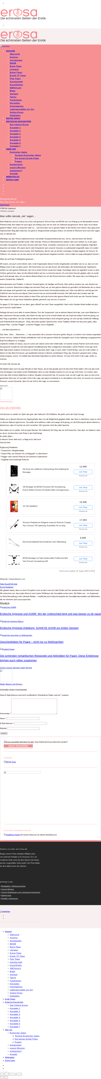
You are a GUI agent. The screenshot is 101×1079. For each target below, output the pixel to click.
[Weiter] (6, 1077)
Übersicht (15, 54)
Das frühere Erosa (19, 125)
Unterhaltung (16, 106)
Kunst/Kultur (16, 85)
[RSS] (6, 191)
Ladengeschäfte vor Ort (22, 109)
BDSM (13, 63)
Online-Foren (16, 112)
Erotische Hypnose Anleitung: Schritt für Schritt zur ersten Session (39, 627)
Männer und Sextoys (11, 684)
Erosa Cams (12, 180)
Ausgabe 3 (15, 134)
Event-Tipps (16, 72)
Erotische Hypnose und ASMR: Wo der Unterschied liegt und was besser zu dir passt (50, 613)
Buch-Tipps (16, 66)
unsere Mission (18, 168)
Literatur (14, 69)
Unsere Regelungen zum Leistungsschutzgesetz (20, 892)
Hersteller (15, 103)
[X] (6, 188)
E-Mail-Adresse (7, 723)
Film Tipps (15, 79)
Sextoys (14, 57)
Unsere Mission (7, 889)
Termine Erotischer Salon (28, 155)
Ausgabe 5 (15, 140)
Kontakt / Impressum (9, 898)
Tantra (13, 97)
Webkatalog (12, 177)
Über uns (11, 149)
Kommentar (5, 713)
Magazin (10, 51)
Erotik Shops (13, 118)
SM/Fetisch (15, 88)
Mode (12, 91)
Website (3, 728)
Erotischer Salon (18, 152)
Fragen (18, 161)
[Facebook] (6, 185)
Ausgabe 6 (15, 143)
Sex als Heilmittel (10, 407)
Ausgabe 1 (15, 128)
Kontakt (14, 174)
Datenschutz (6, 895)
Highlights (15, 115)
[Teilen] (6, 1074)
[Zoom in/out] (19, 1074)
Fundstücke (16, 100)
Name (3, 718)
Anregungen (16, 60)
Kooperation (16, 164)
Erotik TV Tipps (18, 75)
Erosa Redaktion (6, 587)
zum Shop (83, 472)
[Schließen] (2, 1074)
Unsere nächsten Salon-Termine (16, 668)
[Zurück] (2, 1077)
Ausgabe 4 (15, 137)
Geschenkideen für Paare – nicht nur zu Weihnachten (31, 641)
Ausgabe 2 (15, 131)
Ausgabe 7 (15, 146)
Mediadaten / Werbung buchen (13, 886)
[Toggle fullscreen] (12, 1074)
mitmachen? (16, 171)
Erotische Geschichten (18, 121)
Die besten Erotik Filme (27, 158)
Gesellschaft (16, 82)
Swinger (14, 94)
